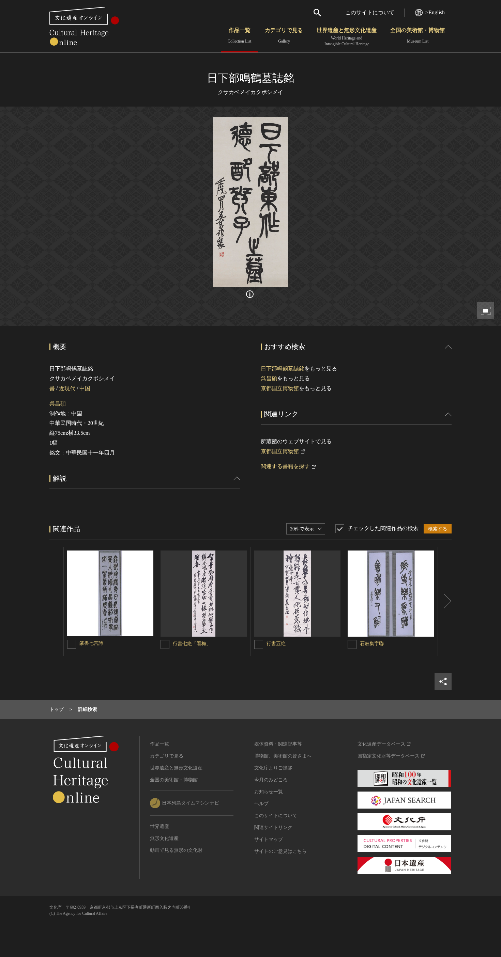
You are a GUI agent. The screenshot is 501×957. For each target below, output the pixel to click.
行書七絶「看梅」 (192, 643)
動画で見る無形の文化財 (176, 850)
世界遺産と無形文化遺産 (347, 36)
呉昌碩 (57, 403)
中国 (84, 388)
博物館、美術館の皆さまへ (283, 756)
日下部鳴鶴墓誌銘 (282, 368)
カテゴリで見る (284, 35)
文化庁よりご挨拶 (273, 767)
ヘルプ (261, 803)
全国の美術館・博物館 (417, 35)
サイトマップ (268, 839)
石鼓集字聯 (372, 643)
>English (435, 12)
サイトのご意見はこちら (280, 851)
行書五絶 (276, 643)
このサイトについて (369, 12)
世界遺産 (159, 826)
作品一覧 (239, 35)
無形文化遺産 (164, 838)
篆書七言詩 (91, 643)
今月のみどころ (271, 779)
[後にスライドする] (445, 601)
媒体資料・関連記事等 (278, 744)
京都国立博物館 (280, 388)
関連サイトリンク (273, 827)
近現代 (67, 388)
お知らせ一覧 (268, 791)
